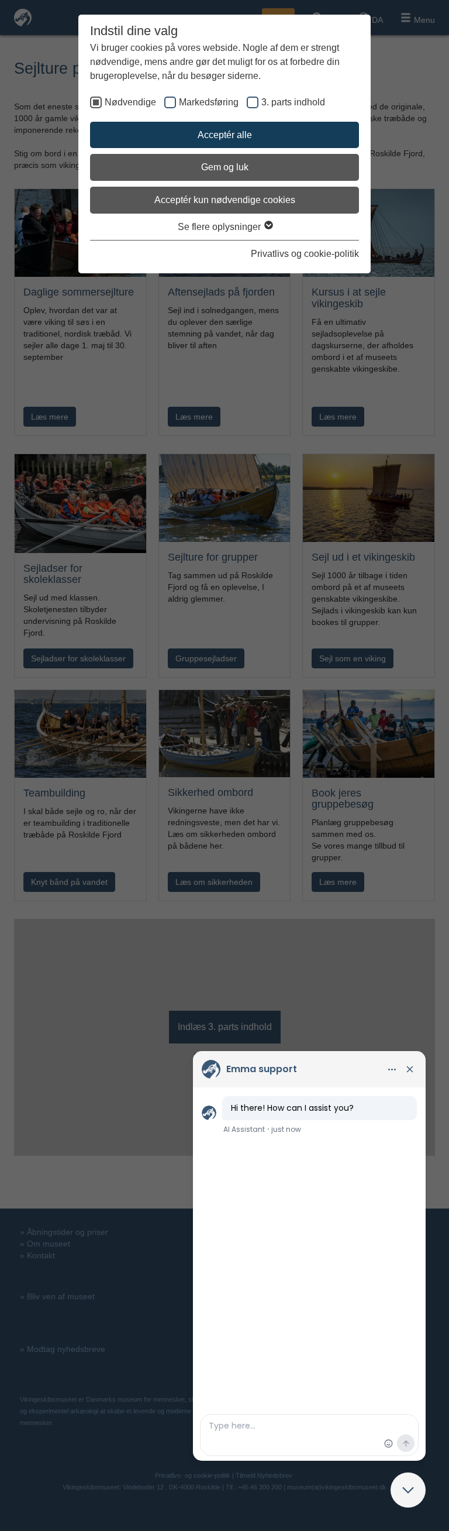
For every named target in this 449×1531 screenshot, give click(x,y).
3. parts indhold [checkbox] (293, 102)
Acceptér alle (225, 135)
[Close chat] (408, 1490)
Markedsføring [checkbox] (209, 102)
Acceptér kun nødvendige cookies (224, 200)
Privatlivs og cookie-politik (305, 254)
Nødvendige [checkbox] (130, 102)
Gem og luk (224, 167)
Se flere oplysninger (220, 227)
